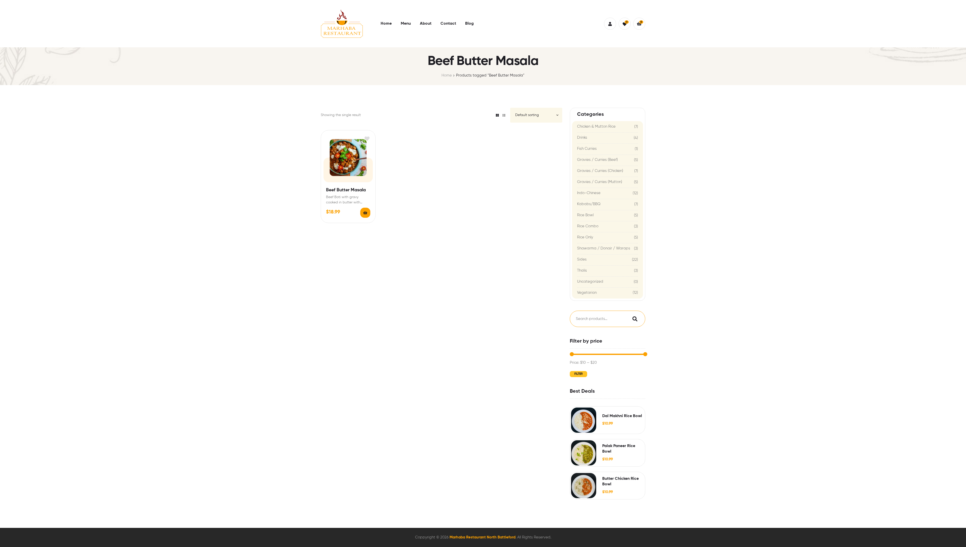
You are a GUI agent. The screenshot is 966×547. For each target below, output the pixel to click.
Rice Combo (587, 226)
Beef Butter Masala (346, 190)
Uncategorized (590, 281)
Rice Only (585, 237)
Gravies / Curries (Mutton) (599, 182)
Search (633, 319)
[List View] (504, 115)
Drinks (582, 137)
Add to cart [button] (365, 213)
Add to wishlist (367, 138)
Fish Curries (587, 149)
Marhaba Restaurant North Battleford (482, 537)
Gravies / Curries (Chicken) (600, 171)
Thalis (582, 270)
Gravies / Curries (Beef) (597, 160)
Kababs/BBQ (588, 204)
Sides (582, 259)
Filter (578, 374)
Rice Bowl (585, 215)
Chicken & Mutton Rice (596, 126)
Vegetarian (587, 293)
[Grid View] (497, 115)
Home (446, 75)
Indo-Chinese (588, 193)
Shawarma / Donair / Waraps (603, 248)
